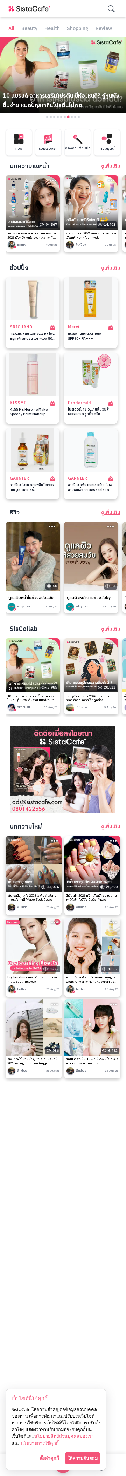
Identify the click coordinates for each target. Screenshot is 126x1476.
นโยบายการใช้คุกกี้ (40, 1443)
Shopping (78, 29)
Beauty (29, 29)
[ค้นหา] (111, 8)
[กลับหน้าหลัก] (30, 8)
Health (52, 29)
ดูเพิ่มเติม (110, 166)
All (11, 29)
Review (104, 29)
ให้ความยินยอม (83, 1458)
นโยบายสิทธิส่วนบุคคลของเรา (64, 1436)
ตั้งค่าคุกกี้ (49, 1458)
